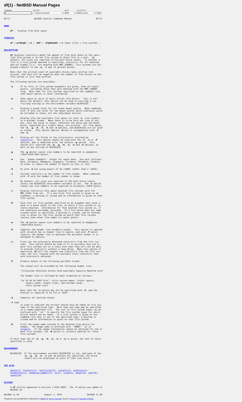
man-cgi (73, 399)
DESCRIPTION (11, 50)
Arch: (68, 10)
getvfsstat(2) (47, 370)
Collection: (81, 10)
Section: (37, 10)
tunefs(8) (16, 375)
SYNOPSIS (9, 38)
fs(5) (57, 373)
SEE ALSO (9, 365)
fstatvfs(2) (30, 370)
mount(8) (81, 373)
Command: (8, 10)
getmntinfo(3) (18, 373)
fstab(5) (25, 329)
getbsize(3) (80, 370)
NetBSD (43, 399)
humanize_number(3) (40, 373)
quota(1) (15, 370)
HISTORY (8, 382)
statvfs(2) (26, 140)
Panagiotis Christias (86, 399)
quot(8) (92, 373)
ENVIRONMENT (11, 348)
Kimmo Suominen (55, 399)
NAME (6, 26)
